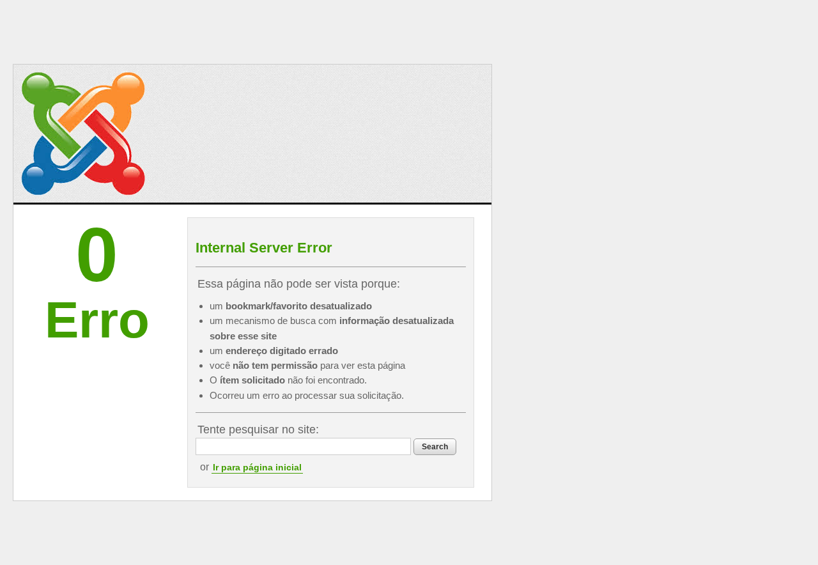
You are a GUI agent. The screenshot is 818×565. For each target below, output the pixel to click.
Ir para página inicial (257, 467)
